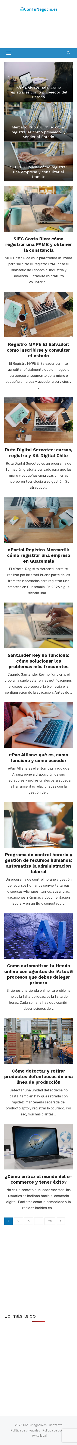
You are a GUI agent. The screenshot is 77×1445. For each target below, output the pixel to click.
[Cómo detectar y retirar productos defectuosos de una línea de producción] (38, 1041)
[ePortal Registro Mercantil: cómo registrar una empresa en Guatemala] (38, 520)
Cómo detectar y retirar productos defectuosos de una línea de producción (38, 1076)
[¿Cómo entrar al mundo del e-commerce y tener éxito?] (38, 1146)
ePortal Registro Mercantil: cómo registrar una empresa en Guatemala (38, 555)
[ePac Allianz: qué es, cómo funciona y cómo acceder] (38, 725)
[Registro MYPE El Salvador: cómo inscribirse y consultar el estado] (38, 314)
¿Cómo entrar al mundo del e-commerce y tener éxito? (38, 1179)
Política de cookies (55, 1430)
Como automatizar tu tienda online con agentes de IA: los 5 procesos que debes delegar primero (38, 974)
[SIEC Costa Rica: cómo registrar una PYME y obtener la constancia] (38, 209)
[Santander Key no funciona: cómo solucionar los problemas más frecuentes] (38, 625)
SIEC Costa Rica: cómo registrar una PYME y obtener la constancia (38, 244)
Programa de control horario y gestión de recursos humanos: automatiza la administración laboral (38, 863)
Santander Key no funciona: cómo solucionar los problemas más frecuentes (38, 660)
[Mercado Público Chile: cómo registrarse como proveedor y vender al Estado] (38, 122)
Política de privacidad (25, 1430)
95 (50, 1221)
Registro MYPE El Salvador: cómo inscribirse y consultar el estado (38, 350)
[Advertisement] (38, 31)
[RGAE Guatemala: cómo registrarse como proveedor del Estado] (38, 82)
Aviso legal (39, 1435)
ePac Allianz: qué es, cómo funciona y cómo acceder (38, 757)
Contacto (55, 1425)
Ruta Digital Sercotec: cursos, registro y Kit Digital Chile (38, 452)
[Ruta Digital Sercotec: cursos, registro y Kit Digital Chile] (38, 420)
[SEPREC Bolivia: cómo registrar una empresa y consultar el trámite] (38, 161)
